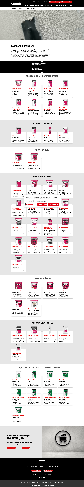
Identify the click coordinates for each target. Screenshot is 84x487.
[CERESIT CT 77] (65, 245)
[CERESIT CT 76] (34, 245)
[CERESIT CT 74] (65, 227)
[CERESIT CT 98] (18, 352)
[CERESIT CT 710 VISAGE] (18, 227)
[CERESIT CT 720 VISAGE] (49, 227)
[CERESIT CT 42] (34, 290)
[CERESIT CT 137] (18, 189)
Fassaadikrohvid (42, 176)
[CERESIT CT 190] (34, 89)
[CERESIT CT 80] (65, 89)
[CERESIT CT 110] (18, 290)
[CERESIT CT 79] (18, 263)
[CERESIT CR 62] (49, 397)
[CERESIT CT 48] (49, 290)
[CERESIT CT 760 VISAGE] (49, 245)
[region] (42, 201)
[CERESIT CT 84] (49, 135)
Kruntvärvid (42, 149)
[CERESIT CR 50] (49, 379)
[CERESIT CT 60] (34, 208)
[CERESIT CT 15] (18, 161)
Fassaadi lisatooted (42, 322)
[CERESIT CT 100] (18, 89)
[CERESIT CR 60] (18, 397)
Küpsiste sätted (29, 204)
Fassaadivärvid (42, 278)
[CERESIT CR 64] (65, 397)
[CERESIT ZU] (65, 108)
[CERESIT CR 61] (34, 397)
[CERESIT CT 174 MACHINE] (49, 189)
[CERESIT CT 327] (49, 334)
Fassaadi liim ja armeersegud (42, 76)
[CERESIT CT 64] (65, 208)
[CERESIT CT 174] (34, 189)
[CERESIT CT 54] (18, 308)
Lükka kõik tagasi (42, 204)
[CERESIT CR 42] (34, 379)
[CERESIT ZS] (65, 135)
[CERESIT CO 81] (18, 379)
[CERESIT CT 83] (34, 135)
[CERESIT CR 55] (65, 379)
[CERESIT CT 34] (18, 208)
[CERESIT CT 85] (18, 108)
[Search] (42, 2)
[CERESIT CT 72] (34, 227)
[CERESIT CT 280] (34, 334)
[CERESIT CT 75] (18, 245)
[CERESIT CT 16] (34, 161)
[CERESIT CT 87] (49, 108)
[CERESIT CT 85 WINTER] (34, 108)
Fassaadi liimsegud (42, 123)
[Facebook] (39, 477)
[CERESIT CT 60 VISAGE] (49, 208)
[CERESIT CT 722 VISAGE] (65, 334)
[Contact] (46, 1)
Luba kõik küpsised (54, 204)
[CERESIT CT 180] (18, 135)
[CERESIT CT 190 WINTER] (49, 89)
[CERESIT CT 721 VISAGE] (34, 308)
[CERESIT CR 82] (18, 414)
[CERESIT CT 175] (65, 189)
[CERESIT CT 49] (65, 290)
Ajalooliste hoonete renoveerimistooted (42, 367)
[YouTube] (44, 478)
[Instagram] (42, 478)
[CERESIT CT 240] (18, 334)
